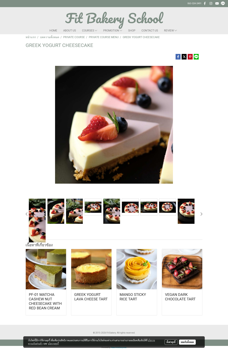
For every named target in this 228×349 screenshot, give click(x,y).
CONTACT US (149, 30)
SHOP (131, 30)
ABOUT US (69, 30)
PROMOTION (111, 30)
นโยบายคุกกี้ (53, 343)
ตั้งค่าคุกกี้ (171, 342)
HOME (53, 30)
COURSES (88, 30)
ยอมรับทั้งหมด (187, 342)
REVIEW (169, 30)
